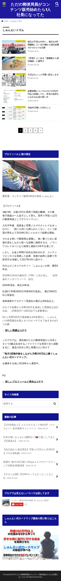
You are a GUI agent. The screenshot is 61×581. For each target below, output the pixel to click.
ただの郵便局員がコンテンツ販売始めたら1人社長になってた (30, 9)
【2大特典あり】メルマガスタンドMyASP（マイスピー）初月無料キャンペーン (29, 426)
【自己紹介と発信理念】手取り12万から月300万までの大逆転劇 (29, 451)
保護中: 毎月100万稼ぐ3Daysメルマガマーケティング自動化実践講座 (29, 464)
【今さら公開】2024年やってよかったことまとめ (28, 476)
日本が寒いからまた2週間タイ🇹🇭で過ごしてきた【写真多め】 (29, 439)
